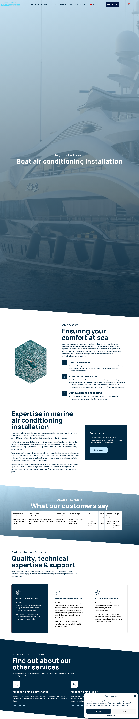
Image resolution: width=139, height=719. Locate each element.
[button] (135, 696)
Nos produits (80, 4)
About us (38, 4)
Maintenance (60, 4)
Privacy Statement (112, 715)
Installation (48, 4)
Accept (98, 711)
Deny (124, 711)
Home (30, 4)
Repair (70, 4)
